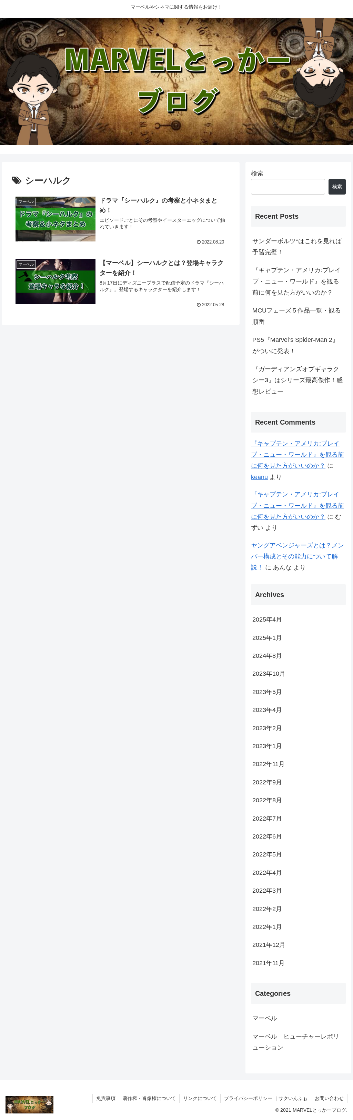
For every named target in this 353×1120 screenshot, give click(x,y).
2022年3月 (267, 890)
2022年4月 (267, 872)
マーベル (264, 1018)
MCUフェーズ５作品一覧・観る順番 (296, 316)
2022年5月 (267, 854)
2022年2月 (267, 908)
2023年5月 (267, 691)
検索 (257, 173)
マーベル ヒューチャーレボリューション (295, 1042)
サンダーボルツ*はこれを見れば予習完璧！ (297, 247)
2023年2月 (267, 728)
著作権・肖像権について (149, 1098)
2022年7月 (267, 818)
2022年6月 (267, 836)
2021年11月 (268, 963)
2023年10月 (268, 673)
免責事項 (105, 1098)
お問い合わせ (329, 1098)
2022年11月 (268, 764)
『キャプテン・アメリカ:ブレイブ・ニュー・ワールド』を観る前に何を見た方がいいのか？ (296, 281)
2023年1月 (267, 746)
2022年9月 (267, 782)
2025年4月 (267, 619)
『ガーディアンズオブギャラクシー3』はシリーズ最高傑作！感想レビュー (297, 380)
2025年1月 (267, 637)
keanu (259, 477)
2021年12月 (268, 944)
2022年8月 (267, 800)
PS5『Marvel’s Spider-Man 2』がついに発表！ (295, 345)
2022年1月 (267, 926)
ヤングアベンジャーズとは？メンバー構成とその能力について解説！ (297, 556)
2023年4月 (267, 709)
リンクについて (200, 1098)
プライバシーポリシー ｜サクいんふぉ (265, 1098)
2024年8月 (267, 655)
